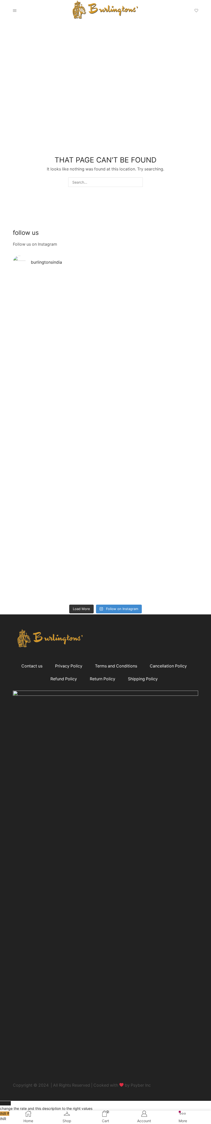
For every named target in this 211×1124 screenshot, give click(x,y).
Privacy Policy (68, 666)
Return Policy (102, 678)
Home (18, 49)
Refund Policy (63, 678)
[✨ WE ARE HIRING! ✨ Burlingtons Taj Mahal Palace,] (82, 326)
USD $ (46, 1106)
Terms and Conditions (116, 666)
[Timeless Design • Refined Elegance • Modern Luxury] (175, 334)
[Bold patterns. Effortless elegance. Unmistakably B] (129, 347)
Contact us (31, 666)
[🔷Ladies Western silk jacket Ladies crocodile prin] (175, 471)
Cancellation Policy (168, 666)
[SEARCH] (138, 182)
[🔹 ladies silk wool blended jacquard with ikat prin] (35, 484)
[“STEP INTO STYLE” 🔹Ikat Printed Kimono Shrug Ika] (82, 510)
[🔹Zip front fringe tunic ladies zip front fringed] (35, 321)
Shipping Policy (143, 678)
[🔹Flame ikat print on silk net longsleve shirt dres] (129, 482)
